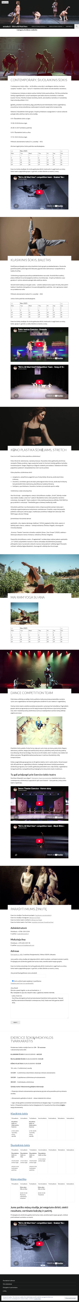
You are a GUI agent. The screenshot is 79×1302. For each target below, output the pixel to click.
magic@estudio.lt (23, 934)
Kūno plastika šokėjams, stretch (38, 450)
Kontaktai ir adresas (9, 1280)
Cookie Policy (37, 1299)
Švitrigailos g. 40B (17, 954)
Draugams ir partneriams (10, 1287)
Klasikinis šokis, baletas (31, 260)
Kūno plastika (18, 1179)
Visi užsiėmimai (7, 1284)
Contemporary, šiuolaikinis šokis (39, 80)
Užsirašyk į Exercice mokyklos (41, 778)
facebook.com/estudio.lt (43, 915)
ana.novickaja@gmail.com (25, 945)
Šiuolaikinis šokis (20, 1145)
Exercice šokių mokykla (38, 26)
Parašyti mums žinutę (29, 909)
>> (62, 151)
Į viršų (4, 1291)
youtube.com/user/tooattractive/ (43, 922)
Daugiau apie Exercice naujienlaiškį (22, 983)
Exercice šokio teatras (55, 26)
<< (12, 151)
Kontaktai (69, 26)
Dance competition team (32, 693)
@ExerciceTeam (34, 917)
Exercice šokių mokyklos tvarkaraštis (32, 1039)
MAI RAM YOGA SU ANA (28, 597)
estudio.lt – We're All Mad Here (15, 26)
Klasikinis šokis (19, 1113)
